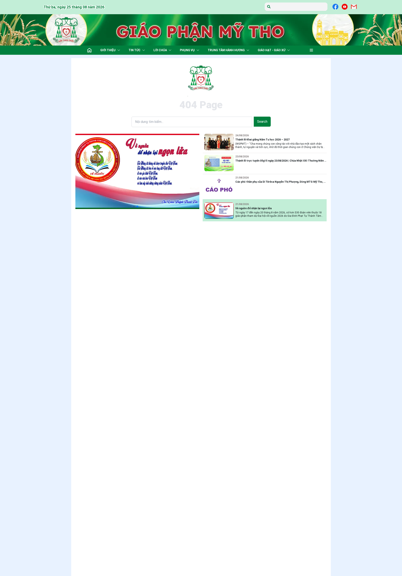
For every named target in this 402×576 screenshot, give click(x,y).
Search (262, 122)
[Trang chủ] (89, 50)
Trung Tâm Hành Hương (226, 50)
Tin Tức (134, 50)
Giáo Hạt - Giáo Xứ (271, 50)
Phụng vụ (187, 50)
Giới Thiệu (108, 50)
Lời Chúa (160, 50)
